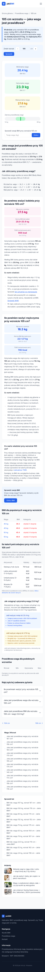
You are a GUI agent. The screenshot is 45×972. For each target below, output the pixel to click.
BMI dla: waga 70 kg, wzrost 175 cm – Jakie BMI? (23, 826)
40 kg (6, 524)
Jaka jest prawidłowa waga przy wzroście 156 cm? (22, 782)
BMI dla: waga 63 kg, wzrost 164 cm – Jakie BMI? (23, 832)
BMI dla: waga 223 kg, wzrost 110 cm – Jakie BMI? (21, 843)
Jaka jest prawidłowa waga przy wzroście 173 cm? (22, 776)
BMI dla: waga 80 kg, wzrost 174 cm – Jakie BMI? (23, 815)
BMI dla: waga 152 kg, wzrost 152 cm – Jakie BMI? (24, 820)
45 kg (6, 528)
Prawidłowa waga (21, 13)
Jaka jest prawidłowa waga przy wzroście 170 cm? (22, 754)
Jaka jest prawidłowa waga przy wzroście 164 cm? (22, 748)
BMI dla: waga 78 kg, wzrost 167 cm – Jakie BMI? (23, 837)
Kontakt (5, 939)
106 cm (38, 723)
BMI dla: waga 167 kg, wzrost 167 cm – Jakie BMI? (24, 804)
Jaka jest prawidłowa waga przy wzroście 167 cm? (22, 737)
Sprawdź (9, 54)
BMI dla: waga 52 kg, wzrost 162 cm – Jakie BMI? (23, 848)
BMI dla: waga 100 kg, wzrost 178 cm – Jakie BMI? (24, 809)
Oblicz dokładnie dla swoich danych (20, 592)
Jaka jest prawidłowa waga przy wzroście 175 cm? (22, 765)
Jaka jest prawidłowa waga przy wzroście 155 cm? (22, 760)
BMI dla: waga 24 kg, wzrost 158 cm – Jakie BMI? (23, 854)
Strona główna (7, 13)
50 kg (6, 532)
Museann (5, 956)
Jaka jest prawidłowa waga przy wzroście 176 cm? (22, 788)
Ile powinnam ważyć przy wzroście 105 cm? (21, 690)
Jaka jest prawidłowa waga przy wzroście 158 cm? (22, 743)
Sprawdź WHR (13, 301)
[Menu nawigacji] (41, 3)
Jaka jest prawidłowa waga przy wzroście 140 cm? (22, 771)
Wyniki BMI (6, 933)
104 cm (7, 723)
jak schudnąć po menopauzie (26, 292)
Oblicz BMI (10, 500)
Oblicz (36, 135)
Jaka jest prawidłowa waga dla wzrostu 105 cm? (21, 701)
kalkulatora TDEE (20, 470)
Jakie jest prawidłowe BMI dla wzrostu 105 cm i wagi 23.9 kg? (20, 712)
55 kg (6, 537)
